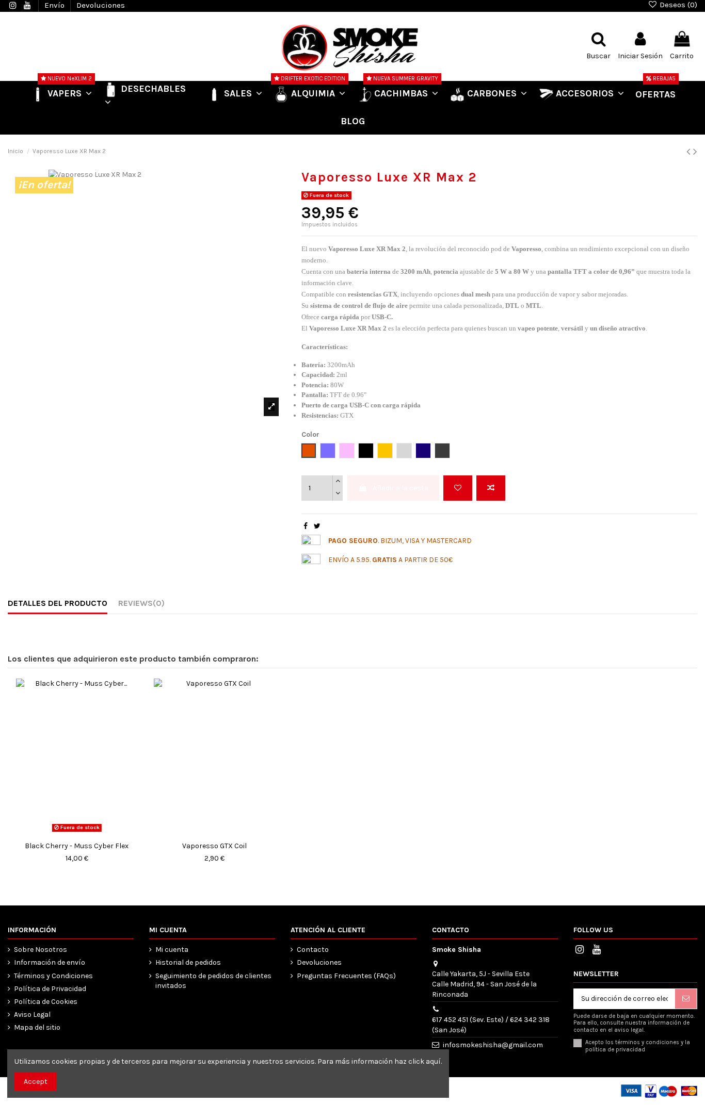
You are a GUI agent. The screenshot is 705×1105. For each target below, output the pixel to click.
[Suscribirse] (686, 999)
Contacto (313, 949)
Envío (55, 5)
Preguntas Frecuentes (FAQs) (346, 975)
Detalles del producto (57, 603)
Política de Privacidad (50, 988)
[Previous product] (689, 151)
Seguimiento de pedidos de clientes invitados (213, 981)
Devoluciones (100, 5)
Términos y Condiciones (53, 975)
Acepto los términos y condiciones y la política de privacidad (637, 1045)
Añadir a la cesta (400, 488)
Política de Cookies (45, 1001)
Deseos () (677, 4)
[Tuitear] (317, 526)
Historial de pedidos (188, 962)
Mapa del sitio (37, 1027)
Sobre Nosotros (40, 949)
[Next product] (695, 151)
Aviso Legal (32, 1014)
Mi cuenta (171, 949)
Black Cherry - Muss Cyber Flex (77, 846)
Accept (35, 1081)
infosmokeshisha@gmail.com (493, 1045)
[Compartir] (305, 526)
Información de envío (49, 962)
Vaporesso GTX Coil (214, 846)
